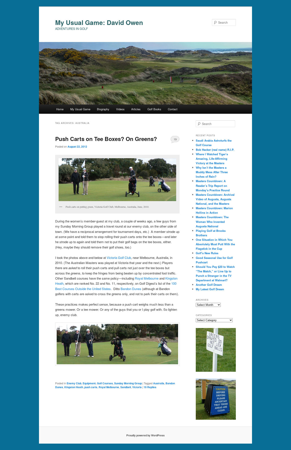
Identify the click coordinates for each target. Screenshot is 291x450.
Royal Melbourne (146, 278)
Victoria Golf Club (119, 257)
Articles (136, 109)
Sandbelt (125, 387)
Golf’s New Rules (207, 253)
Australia (158, 383)
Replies (150, 387)
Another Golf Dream (209, 285)
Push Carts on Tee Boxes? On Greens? (106, 139)
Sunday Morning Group (128, 383)
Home (59, 109)
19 (175, 139)
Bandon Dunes (131, 288)
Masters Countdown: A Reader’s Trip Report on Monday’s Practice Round (213, 185)
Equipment (89, 383)
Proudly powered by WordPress (145, 435)
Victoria (137, 387)
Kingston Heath (73, 387)
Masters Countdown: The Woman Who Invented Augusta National (212, 221)
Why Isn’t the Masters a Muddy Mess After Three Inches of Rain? (212, 172)
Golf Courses (105, 383)
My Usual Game (80, 109)
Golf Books (154, 109)
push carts (90, 387)
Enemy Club (74, 383)
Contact (172, 109)
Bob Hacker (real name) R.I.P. (215, 150)
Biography (103, 109)
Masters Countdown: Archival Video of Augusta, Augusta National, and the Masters (215, 199)
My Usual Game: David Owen (99, 22)
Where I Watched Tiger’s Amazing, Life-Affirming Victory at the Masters (212, 158)
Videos (120, 109)
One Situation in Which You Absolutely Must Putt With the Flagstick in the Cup (215, 244)
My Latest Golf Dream (210, 289)
